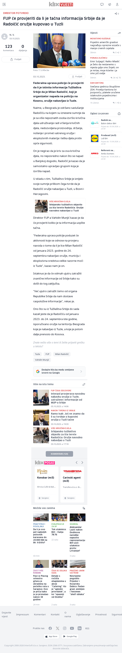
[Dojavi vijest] (109, 4)
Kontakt (55, 614)
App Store (53, 636)
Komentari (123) (59, 453)
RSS (87, 628)
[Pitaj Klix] (102, 4)
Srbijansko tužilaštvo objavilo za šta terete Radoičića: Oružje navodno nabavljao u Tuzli (66, 436)
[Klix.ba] (61, 4)
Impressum (22, 614)
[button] (76, 462)
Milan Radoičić (62, 354)
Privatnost (101, 614)
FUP (47, 354)
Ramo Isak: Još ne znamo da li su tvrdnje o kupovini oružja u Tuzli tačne (67, 417)
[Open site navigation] (4, 4)
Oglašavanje (83, 614)
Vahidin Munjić (42, 359)
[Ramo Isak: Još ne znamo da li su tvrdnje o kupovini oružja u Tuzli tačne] (41, 417)
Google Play (72, 636)
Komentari (40, 614)
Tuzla (37, 354)
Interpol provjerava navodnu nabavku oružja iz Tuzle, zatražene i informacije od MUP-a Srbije (68, 398)
